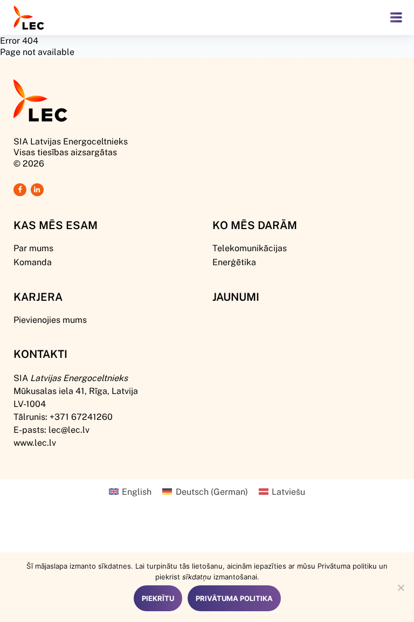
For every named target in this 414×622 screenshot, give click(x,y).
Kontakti (40, 353)
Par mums (33, 248)
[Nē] (400, 587)
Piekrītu (158, 598)
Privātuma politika (234, 598)
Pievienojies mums (50, 319)
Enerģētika (234, 262)
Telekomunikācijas (249, 248)
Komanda (32, 262)
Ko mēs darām (254, 224)
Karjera (38, 296)
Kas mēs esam (55, 224)
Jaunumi (235, 296)
